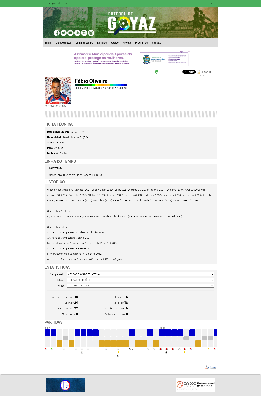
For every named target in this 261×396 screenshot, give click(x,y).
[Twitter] (63, 33)
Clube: (61, 285)
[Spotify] (77, 33)
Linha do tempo (84, 42)
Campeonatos (63, 42)
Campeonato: (57, 274)
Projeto (127, 42)
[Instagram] (90, 33)
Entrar (213, 3)
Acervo (115, 42)
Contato (156, 42)
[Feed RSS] (84, 33)
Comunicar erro (206, 72)
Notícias (102, 42)
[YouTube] (70, 33)
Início (48, 42)
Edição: (61, 280)
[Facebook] (57, 33)
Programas (141, 42)
